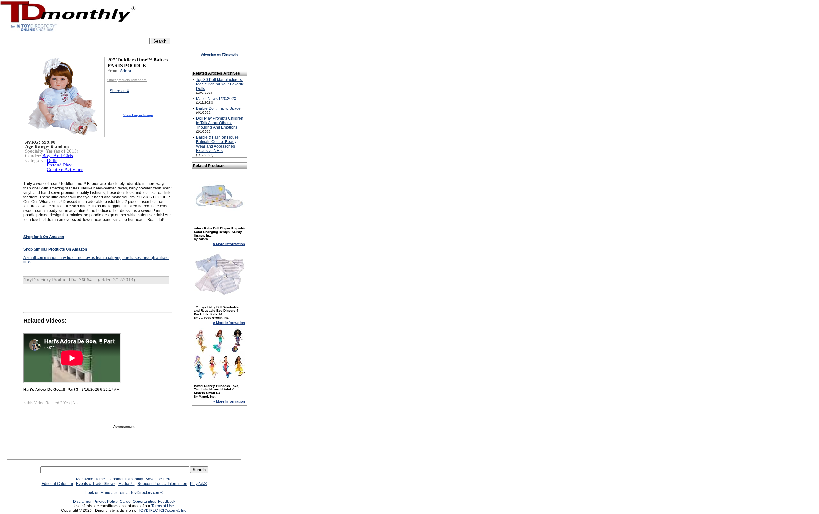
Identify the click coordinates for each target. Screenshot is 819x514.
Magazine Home (90, 479)
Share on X (119, 91)
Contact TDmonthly (126, 479)
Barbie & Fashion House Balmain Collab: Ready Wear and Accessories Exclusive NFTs (217, 144)
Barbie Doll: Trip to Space (218, 108)
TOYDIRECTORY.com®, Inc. (162, 510)
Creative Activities (65, 169)
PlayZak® (198, 483)
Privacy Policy (105, 501)
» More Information (229, 244)
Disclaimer (82, 501)
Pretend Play (59, 164)
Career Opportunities (138, 501)
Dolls (52, 160)
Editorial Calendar (57, 483)
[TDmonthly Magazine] (68, 31)
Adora (125, 70)
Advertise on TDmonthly (219, 54)
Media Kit (126, 483)
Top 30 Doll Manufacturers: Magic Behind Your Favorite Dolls (220, 84)
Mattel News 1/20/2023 (216, 98)
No (75, 403)
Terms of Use (162, 506)
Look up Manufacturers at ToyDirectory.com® (124, 492)
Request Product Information (162, 483)
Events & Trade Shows (95, 483)
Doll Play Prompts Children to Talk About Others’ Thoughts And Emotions (219, 123)
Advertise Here (158, 479)
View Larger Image (138, 115)
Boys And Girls (57, 155)
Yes (66, 403)
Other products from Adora (127, 80)
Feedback (166, 501)
